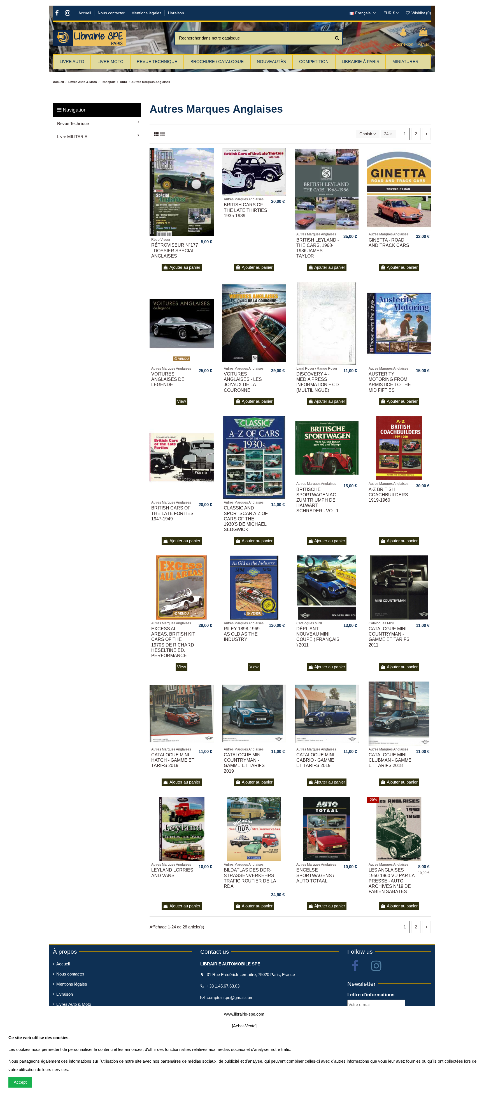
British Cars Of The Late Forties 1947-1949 (172, 513)
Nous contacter (112, 13)
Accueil (85, 13)
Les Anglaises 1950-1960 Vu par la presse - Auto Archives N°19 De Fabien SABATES (392, 881)
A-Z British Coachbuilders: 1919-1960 (389, 494)
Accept (20, 1082)
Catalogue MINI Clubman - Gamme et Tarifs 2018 (390, 760)
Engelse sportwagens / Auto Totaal (315, 875)
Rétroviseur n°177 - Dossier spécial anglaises (174, 250)
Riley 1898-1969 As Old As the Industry (242, 634)
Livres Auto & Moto (73, 1004)
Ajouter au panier (184, 267)
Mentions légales (146, 13)
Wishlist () (420, 13)
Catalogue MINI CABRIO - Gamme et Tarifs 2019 (315, 760)
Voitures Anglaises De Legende (168, 379)
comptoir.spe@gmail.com (230, 997)
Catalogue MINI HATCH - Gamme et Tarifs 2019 (172, 760)
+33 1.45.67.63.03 (223, 986)
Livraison (176, 13)
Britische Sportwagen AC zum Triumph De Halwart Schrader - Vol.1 (317, 500)
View (181, 401)
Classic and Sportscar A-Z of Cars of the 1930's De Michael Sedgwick (246, 519)
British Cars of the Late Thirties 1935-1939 (245, 210)
